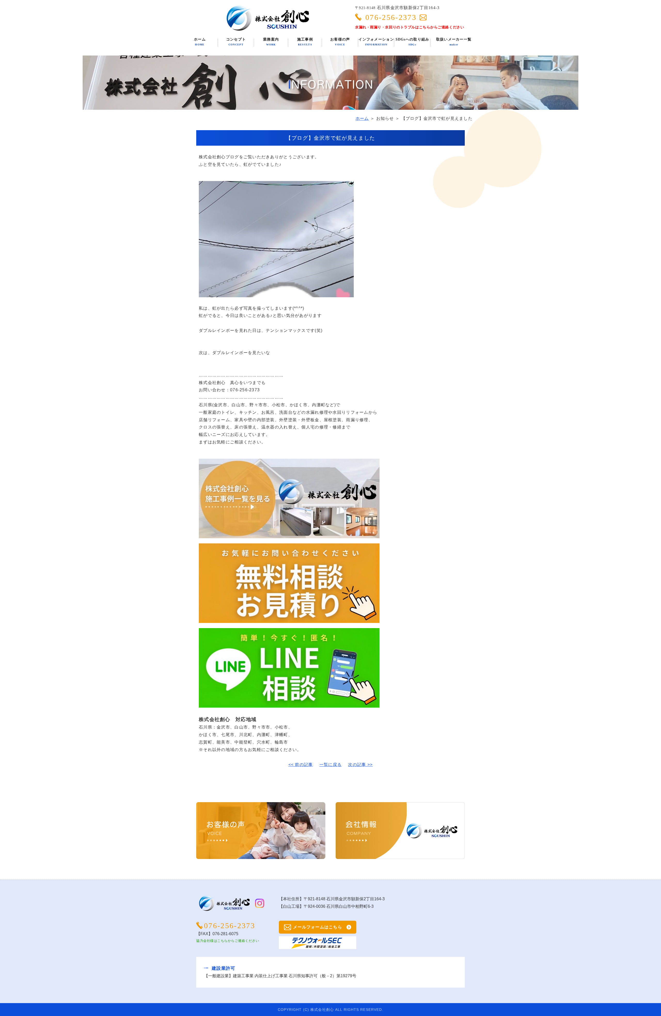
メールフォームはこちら (317, 927)
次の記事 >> (360, 764)
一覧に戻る (330, 764)
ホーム (362, 118)
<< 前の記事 (300, 764)
